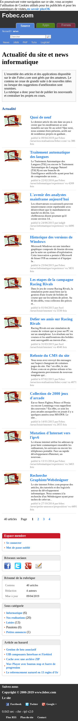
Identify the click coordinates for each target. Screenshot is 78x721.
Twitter (34, 704)
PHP (25, 42)
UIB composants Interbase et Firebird (29, 654)
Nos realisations (15, 617)
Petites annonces (16, 632)
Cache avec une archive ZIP (23, 659)
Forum (66, 25)
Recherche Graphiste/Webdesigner (49, 477)
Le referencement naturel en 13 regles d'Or (32, 672)
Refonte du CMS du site (49, 355)
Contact (41, 717)
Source (25, 25)
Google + (51, 704)
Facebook (15, 704)
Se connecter (13, 542)
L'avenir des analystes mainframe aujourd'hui (49, 197)
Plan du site (26, 717)
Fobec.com (18, 15)
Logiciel (45, 42)
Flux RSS (11, 717)
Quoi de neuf (40, 117)
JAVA (16, 42)
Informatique (14, 612)
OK (47, 9)
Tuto (34, 42)
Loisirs (10, 622)
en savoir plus (36, 9)
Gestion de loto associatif (21, 649)
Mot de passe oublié (18, 547)
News (6, 42)
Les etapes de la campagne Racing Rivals (51, 282)
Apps (45, 25)
